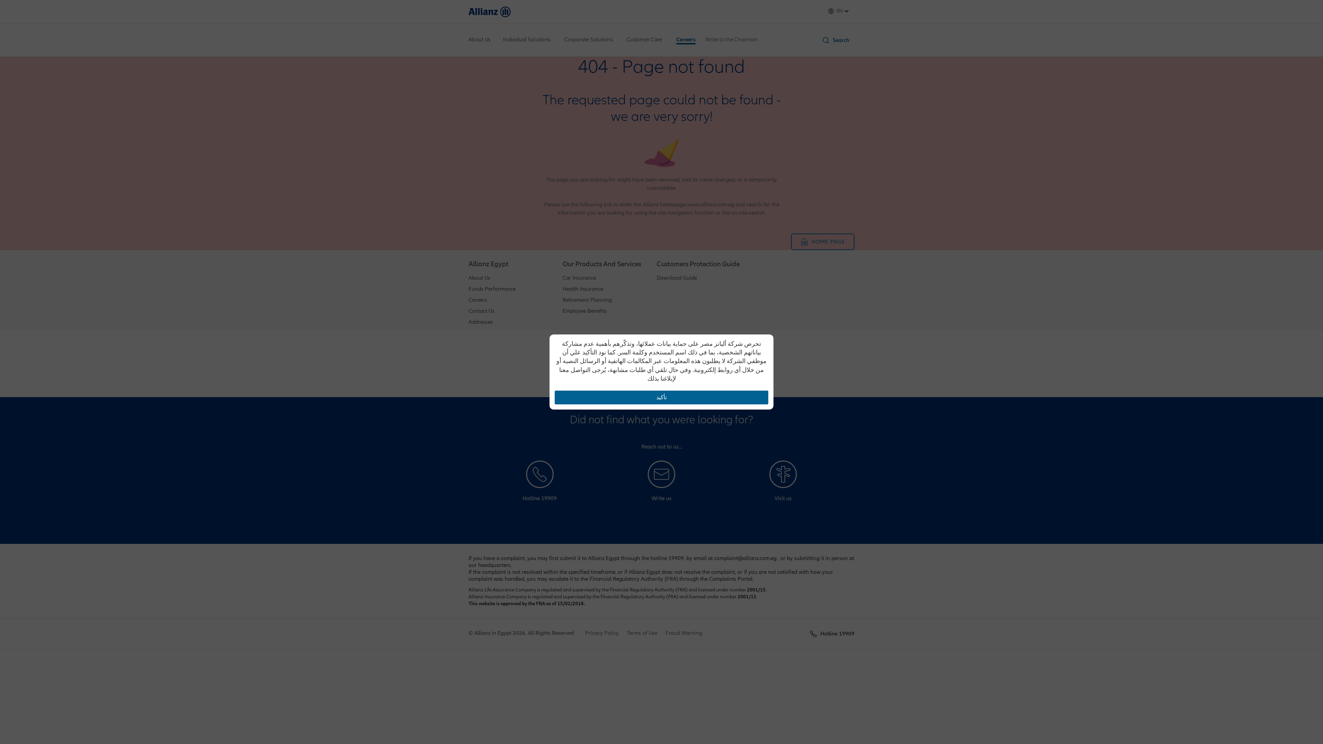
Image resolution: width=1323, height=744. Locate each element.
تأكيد (661, 397)
